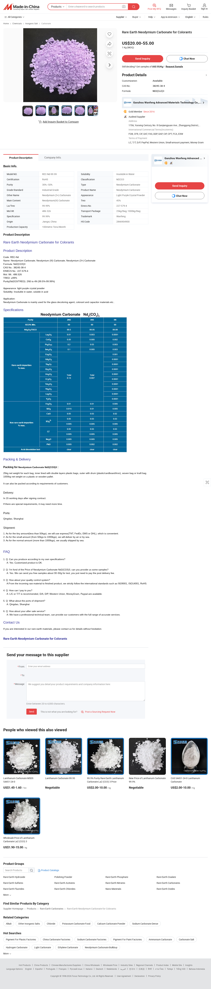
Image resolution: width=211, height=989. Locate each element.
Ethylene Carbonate (68, 947)
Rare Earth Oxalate (166, 877)
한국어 (132, 969)
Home (6, 23)
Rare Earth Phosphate (117, 877)
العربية (123, 969)
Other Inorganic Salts (29, 923)
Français (62, 969)
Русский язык (76, 969)
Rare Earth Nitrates (115, 882)
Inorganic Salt (31, 23)
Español (39, 969)
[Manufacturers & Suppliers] (21, 6)
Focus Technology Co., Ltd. (84, 976)
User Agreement (124, 976)
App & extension (169, 16)
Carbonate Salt (186, 939)
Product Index (162, 965)
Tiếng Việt (180, 969)
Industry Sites (127, 965)
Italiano (89, 969)
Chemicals (17, 23)
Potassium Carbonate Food (76, 923)
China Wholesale (92, 965)
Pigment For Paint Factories (127, 939)
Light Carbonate (42, 947)
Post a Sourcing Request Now (98, 711)
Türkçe (170, 969)
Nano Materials (113, 888)
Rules (205, 16)
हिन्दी (150, 969)
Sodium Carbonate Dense (145, 923)
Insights (188, 965)
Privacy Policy (154, 976)
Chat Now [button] (189, 58)
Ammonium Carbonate (160, 939)
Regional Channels (144, 965)
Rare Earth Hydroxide (14, 877)
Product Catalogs (50, 870)
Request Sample (174, 66)
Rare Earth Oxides (166, 888)
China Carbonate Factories (56, 939)
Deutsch (99, 969)
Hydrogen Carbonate (16, 947)
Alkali (8, 923)
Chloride (51, 923)
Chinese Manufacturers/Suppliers (66, 965)
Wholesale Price (110, 965)
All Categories (15, 16)
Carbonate (46, 23)
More (6, 953)
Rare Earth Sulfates (13, 882)
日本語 (142, 969)
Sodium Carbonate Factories (91, 939)
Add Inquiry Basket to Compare (61, 122)
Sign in (204, 8)
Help (150, 16)
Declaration (140, 976)
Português (50, 969)
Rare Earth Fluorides (13, 888)
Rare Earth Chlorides (64, 888)
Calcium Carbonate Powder (111, 923)
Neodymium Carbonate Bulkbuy (101, 947)
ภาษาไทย (159, 969)
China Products (41, 965)
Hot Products (25, 965)
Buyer (135, 16)
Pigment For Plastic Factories (21, 939)
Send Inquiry (142, 58)
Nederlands (112, 969)
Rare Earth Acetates (64, 882)
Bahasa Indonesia (197, 969)
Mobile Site (177, 965)
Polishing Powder (63, 877)
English (28, 969)
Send (31, 711)
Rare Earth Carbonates (168, 882)
